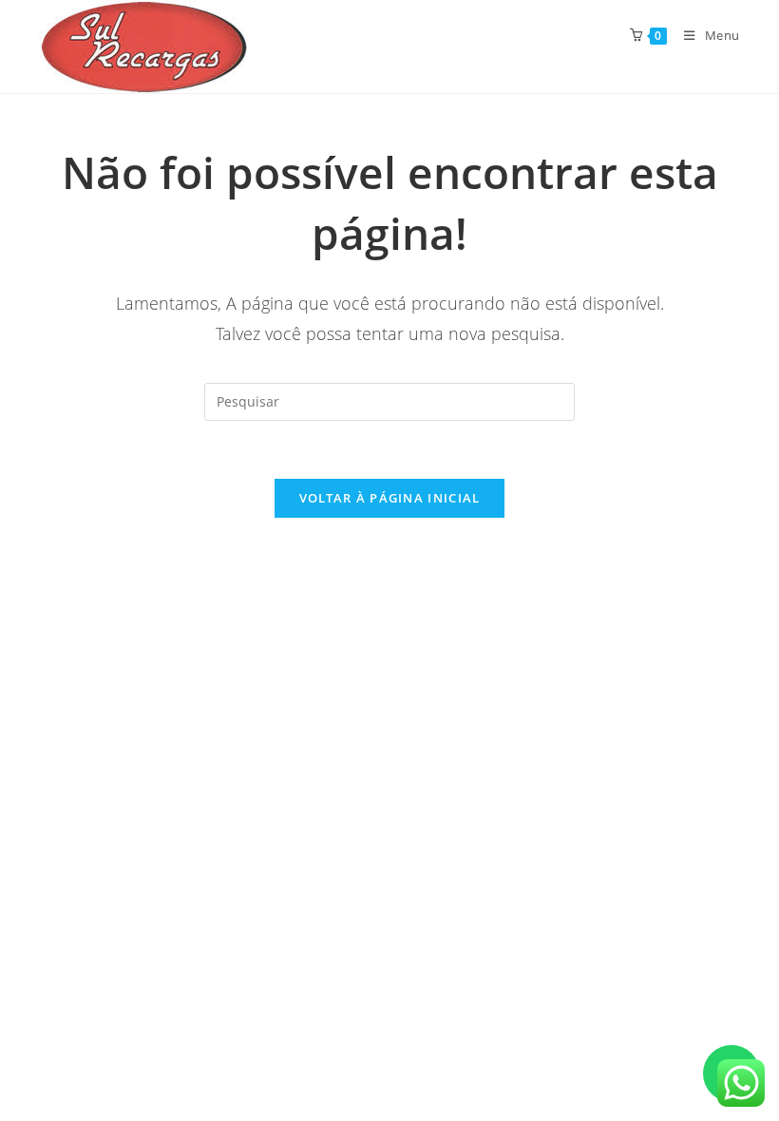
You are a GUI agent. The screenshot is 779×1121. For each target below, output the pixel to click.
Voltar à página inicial (390, 497)
